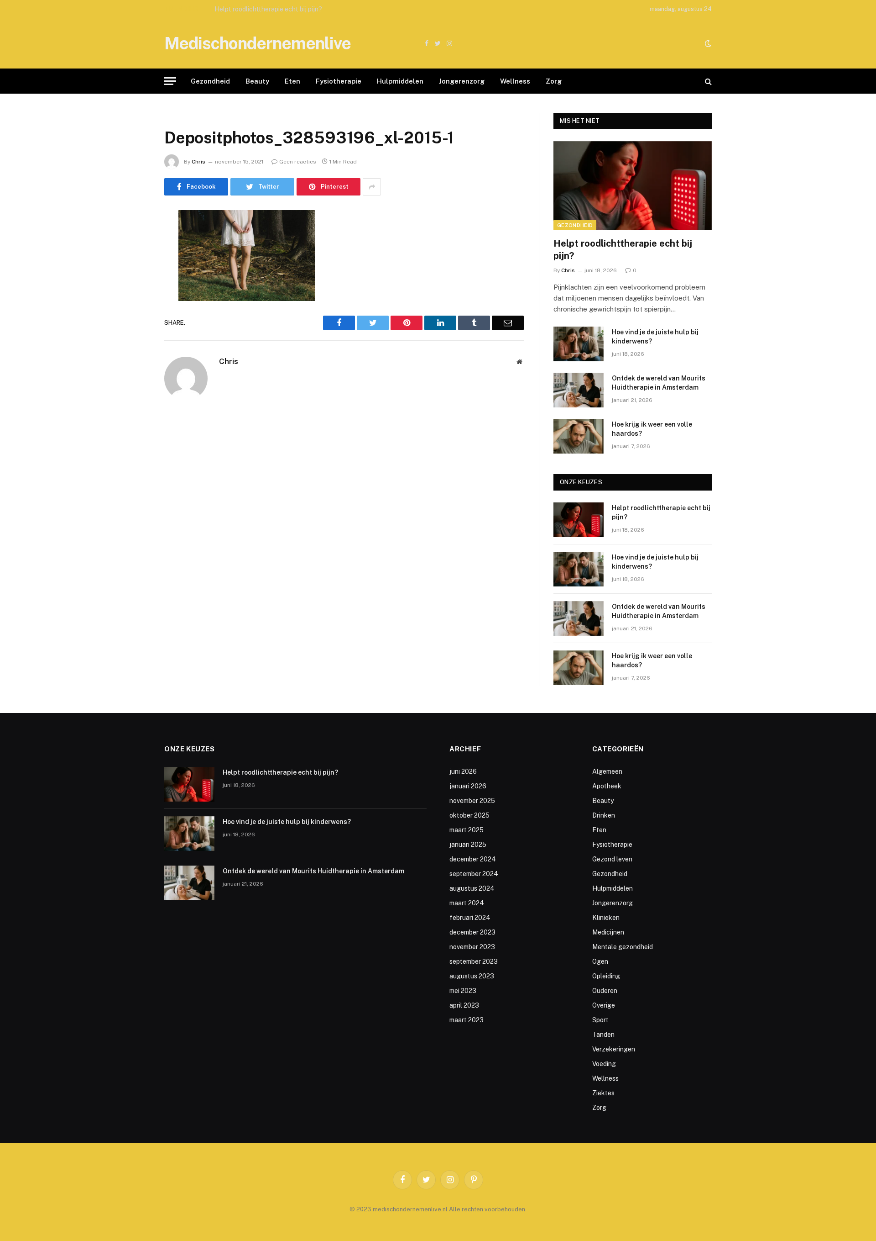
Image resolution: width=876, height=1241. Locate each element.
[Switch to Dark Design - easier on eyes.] (707, 43)
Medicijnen (608, 932)
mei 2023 (462, 990)
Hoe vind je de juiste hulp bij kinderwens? (274, 9)
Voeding (604, 1063)
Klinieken (606, 917)
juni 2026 (463, 771)
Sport (600, 1020)
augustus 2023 (471, 976)
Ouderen (604, 990)
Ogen (600, 961)
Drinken (603, 815)
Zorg (554, 81)
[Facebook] (132, 241)
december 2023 (472, 932)
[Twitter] (132, 264)
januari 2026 (467, 786)
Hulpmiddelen (400, 81)
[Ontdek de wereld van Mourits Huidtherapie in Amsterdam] (578, 390)
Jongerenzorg (462, 81)
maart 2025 (466, 830)
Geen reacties (297, 161)
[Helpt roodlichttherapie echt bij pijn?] (632, 185)
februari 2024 (469, 917)
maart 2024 (466, 903)
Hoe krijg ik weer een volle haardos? (652, 429)
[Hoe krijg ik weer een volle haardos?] (578, 436)
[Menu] (170, 81)
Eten (292, 81)
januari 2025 (467, 844)
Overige (603, 1005)
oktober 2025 (469, 815)
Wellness (515, 81)
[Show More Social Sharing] (372, 186)
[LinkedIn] (132, 287)
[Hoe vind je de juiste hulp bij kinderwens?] (578, 344)
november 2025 (472, 800)
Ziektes (603, 1093)
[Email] (132, 334)
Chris (198, 161)
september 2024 (473, 873)
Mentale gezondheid (622, 947)
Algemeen (607, 771)
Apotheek (606, 786)
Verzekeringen (613, 1049)
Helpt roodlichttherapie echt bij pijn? (622, 249)
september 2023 (473, 961)
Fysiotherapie (338, 81)
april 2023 (464, 1005)
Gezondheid (210, 81)
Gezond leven (612, 859)
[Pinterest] (132, 310)
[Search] (707, 81)
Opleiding (606, 976)
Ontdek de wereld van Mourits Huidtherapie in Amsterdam (658, 383)
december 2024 (472, 859)
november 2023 (472, 947)
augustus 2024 (472, 888)
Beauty (257, 81)
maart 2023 (466, 1020)
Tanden (603, 1034)
